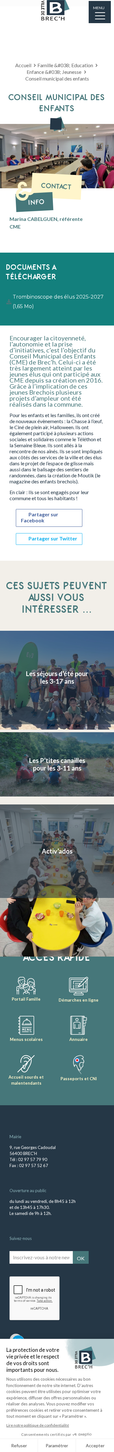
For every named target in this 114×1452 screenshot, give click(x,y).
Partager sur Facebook (39, 517)
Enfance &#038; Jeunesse (54, 72)
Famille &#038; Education (65, 65)
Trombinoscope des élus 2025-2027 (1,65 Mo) (58, 301)
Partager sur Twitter (52, 538)
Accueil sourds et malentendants (26, 1080)
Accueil (23, 65)
